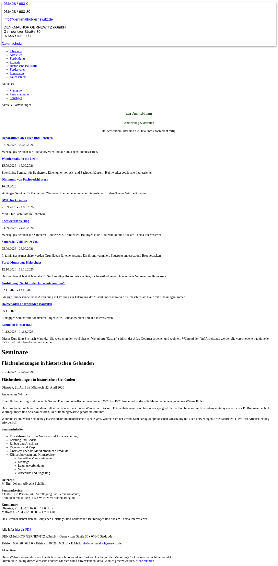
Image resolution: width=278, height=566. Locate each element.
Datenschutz (12, 44)
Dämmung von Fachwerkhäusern (25, 179)
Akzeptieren (9, 550)
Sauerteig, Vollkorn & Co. (20, 241)
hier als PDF (23, 529)
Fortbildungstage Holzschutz (21, 262)
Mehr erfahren (145, 561)
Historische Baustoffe (23, 66)
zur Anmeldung (139, 113)
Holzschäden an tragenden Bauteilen (27, 304)
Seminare (16, 90)
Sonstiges (16, 98)
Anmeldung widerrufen (139, 123)
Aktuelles (16, 55)
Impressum (17, 73)
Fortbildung (17, 58)
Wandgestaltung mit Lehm (20, 158)
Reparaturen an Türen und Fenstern (27, 138)
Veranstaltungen (20, 94)
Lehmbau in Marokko (17, 324)
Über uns (16, 51)
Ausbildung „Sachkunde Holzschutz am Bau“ (33, 283)
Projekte (15, 62)
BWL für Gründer (14, 200)
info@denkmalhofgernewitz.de (28, 19)
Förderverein (18, 69)
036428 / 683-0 (16, 4)
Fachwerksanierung (15, 221)
